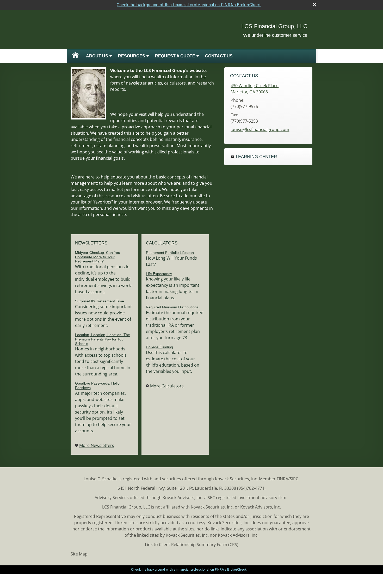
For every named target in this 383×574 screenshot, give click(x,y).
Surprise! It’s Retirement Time (99, 301)
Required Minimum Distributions (172, 307)
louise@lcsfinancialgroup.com (260, 129)
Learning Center (256, 156)
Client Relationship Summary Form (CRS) (198, 544)
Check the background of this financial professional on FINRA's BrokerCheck (189, 4)
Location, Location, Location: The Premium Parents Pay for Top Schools (102, 339)
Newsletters (91, 243)
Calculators (161, 243)
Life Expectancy (159, 274)
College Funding (159, 347)
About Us (97, 56)
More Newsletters (96, 445)
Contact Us (219, 56)
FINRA (282, 479)
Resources (131, 56)
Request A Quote (175, 56)
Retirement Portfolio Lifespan (170, 252)
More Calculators (167, 386)
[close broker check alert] (314, 5)
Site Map (79, 554)
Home (75, 56)
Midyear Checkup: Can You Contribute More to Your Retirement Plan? (97, 257)
